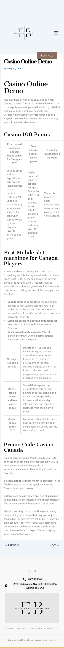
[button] (56, 33)
